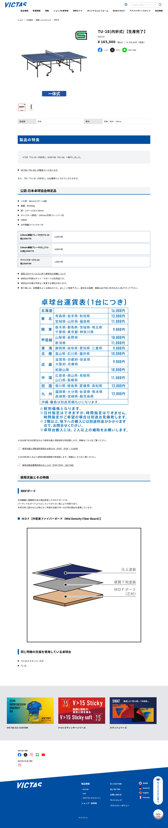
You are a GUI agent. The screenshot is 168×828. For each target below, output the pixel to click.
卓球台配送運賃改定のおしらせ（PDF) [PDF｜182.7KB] (48, 465)
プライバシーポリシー (119, 805)
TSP (84, 793)
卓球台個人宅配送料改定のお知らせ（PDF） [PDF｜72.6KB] (50, 448)
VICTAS (86, 789)
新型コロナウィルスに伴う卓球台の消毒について (43, 273)
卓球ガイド (78, 10)
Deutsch (146, 788)
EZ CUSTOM (115, 783)
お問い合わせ (116, 794)
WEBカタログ (119, 10)
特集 (47, 10)
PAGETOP (158, 815)
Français (146, 797)
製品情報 (24, 10)
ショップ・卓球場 (89, 803)
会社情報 (159, 10)
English (146, 793)
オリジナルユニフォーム (97, 10)
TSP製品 (29, 20)
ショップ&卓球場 (60, 10)
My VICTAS (115, 789)
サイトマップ (116, 800)
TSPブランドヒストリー (92, 798)
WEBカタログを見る (158, 792)
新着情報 (36, 10)
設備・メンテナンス (43, 20)
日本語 (145, 783)
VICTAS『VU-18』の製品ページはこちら (39, 169)
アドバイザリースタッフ (140, 10)
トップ (20, 20)
